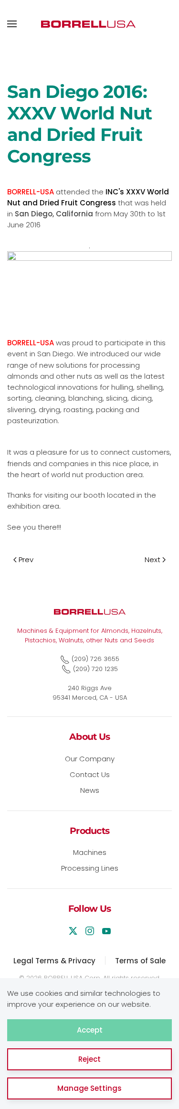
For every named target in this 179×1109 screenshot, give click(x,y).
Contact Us (90, 774)
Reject (89, 1059)
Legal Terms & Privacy (54, 961)
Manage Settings (89, 1088)
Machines (89, 852)
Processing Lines (89, 868)
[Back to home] (89, 24)
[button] (12, 24)
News (89, 790)
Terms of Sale (140, 961)
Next (152, 559)
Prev (26, 559)
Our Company (90, 759)
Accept (90, 1030)
